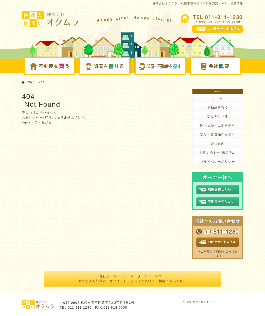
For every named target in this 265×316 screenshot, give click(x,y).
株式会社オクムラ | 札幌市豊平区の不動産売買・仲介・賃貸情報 (198, 3)
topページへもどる (37, 122)
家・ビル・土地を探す (217, 125)
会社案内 (240, 66)
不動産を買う (74, 66)
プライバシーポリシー (217, 161)
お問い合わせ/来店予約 (218, 152)
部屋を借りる (129, 66)
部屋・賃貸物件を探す (217, 134)
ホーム (217, 98)
